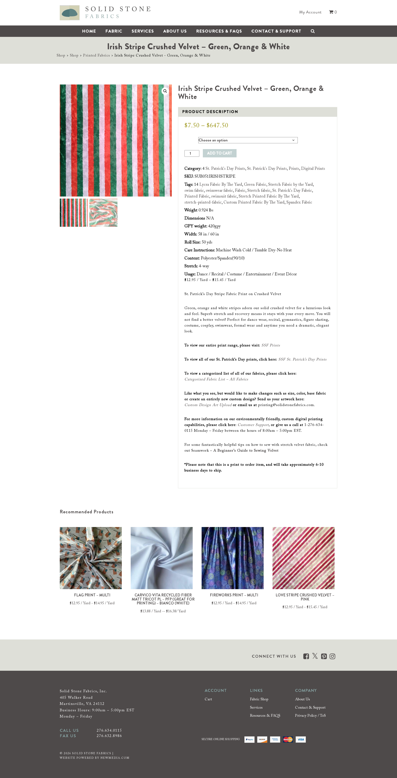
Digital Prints (313, 169)
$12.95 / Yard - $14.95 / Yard (92, 603)
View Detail (92, 559)
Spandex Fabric (299, 202)
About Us (175, 31)
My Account (310, 12)
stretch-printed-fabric (203, 202)
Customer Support (253, 425)
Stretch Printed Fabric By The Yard (269, 196)
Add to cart (219, 153)
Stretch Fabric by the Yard (290, 185)
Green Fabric (255, 185)
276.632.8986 (109, 736)
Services (143, 31)
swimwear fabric (219, 191)
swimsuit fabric (224, 196)
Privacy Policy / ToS (310, 716)
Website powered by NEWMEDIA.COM (95, 758)
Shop (61, 56)
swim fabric (194, 191)
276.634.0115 (109, 731)
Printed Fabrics (96, 56)
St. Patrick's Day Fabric (292, 191)
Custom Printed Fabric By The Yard (254, 202)
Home (89, 31)
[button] (165, 91)
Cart (208, 699)
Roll (187, 139)
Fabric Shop (259, 699)
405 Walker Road (76, 698)
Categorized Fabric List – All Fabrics (216, 379)
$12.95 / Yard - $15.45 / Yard (304, 607)
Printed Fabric (196, 196)
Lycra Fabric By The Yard (220, 185)
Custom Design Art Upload (208, 405)
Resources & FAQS (219, 31)
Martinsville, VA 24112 (82, 704)
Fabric (113, 31)
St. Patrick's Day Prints (225, 169)
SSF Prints (270, 345)
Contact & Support (276, 31)
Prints (294, 169)
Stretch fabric (258, 191)
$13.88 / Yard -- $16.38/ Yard (163, 611)
